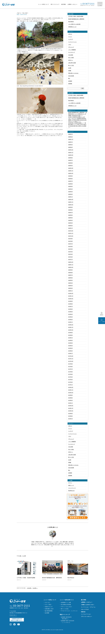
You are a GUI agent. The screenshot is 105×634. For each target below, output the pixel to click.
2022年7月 (70, 212)
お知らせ (70, 34)
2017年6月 (70, 371)
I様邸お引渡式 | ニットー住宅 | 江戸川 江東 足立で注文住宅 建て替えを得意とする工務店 (77, 124)
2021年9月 (70, 238)
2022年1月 (70, 228)
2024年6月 (70, 163)
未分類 (69, 68)
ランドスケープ (71, 52)
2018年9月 (70, 332)
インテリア (70, 39)
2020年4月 (70, 283)
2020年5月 (70, 280)
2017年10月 (70, 361)
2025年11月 (70, 139)
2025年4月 (70, 144)
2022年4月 (70, 220)
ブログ (69, 44)
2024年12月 (70, 149)
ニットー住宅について (43, 4)
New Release (71, 21)
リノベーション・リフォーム (88, 607)
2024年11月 (70, 152)
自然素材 (70, 81)
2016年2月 (70, 400)
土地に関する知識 (72, 62)
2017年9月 (70, 363)
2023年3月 (70, 191)
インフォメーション (72, 41)
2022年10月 (70, 204)
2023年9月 (70, 176)
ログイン (70, 482)
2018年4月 (70, 345)
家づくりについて (55, 4)
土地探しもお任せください (87, 604)
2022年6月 (70, 215)
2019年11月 (70, 296)
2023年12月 (70, 168)
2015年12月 (70, 405)
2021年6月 (70, 246)
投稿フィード (71, 485)
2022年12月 (70, 199)
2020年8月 (70, 272)
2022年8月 (70, 209)
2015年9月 (70, 413)
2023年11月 (70, 170)
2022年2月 (70, 225)
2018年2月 (70, 350)
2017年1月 (70, 384)
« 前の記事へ (29, 588)
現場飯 (69, 70)
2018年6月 (70, 340)
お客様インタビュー (72, 4)
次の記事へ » (35, 588)
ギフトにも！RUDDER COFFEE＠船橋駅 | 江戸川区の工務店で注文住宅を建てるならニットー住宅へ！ (77, 120)
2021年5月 (70, 249)
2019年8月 (70, 303)
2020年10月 (70, 267)
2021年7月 (70, 243)
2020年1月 (70, 290)
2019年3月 (70, 316)
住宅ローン (70, 60)
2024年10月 (70, 155)
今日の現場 (70, 55)
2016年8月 (70, 397)
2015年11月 (70, 408)
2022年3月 (70, 223)
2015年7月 (70, 418)
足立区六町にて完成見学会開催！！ (75, 123)
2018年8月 (70, 335)
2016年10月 (70, 392)
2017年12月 (70, 356)
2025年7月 (70, 142)
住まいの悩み (71, 57)
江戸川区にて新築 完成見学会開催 (75, 16)
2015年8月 (70, 416)
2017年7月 (70, 369)
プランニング (71, 47)
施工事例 (63, 4)
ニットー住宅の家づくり (67, 600)
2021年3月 (70, 254)
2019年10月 (70, 298)
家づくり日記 (71, 65)
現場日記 (83, 611)
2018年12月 (70, 324)
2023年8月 (70, 178)
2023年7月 (70, 181)
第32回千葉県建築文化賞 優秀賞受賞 (76, 19)
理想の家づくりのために (73, 73)
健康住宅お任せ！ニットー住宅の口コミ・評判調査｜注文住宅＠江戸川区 (77, 114)
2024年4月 (70, 165)
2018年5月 (70, 343)
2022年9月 (70, 207)
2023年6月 (70, 183)
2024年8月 (70, 157)
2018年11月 (70, 327)
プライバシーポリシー (86, 616)
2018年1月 (70, 353)
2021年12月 (70, 230)
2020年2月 (70, 288)
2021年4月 (70, 251)
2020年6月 (70, 277)
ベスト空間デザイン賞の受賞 (74, 24)
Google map (12, 615)
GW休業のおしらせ (72, 26)
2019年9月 (70, 301)
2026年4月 (70, 136)
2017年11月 (70, 358)
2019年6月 (70, 309)
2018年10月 (70, 330)
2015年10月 (70, 410)
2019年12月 (70, 293)
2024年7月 (70, 160)
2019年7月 (70, 306)
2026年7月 (70, 134)
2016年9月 (70, 395)
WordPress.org (71, 490)
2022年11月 (70, 202)
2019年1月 (70, 322)
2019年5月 (70, 311)
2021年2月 (70, 256)
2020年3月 (70, 285)
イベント (70, 36)
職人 (69, 78)
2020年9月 (70, 269)
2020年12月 (70, 262)
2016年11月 (70, 390)
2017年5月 (70, 374)
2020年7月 (70, 275)
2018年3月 (70, 348)
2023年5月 (70, 186)
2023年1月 (70, 196)
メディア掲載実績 (72, 49)
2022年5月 (70, 217)
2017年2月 (70, 382)
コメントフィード (72, 488)
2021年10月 (70, 236)
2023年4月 (70, 189)
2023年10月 (70, 173)
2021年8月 (70, 241)
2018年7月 (70, 337)
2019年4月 (70, 314)
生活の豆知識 (71, 75)
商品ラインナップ (65, 614)
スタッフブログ (85, 609)
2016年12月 (70, 387)
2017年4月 (70, 377)
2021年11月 (70, 233)
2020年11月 (70, 264)
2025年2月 (70, 147)
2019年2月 (70, 319)
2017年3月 (70, 379)
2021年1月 (70, 259)
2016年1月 (70, 403)
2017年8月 (70, 366)
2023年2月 (70, 194)
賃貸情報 (70, 83)
